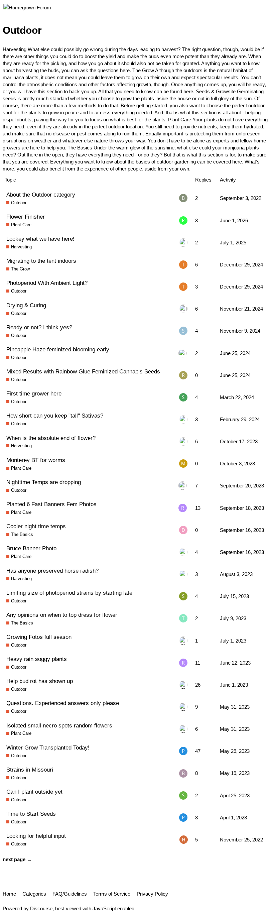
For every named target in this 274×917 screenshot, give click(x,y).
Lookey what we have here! (40, 238)
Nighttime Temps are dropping (43, 482)
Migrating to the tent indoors (41, 260)
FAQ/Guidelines (69, 894)
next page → (17, 859)
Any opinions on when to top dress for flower (61, 614)
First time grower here (33, 393)
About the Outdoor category (40, 194)
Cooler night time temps (36, 526)
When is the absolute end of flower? (51, 438)
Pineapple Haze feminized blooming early (57, 349)
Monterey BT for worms (35, 460)
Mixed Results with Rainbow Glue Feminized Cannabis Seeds (83, 371)
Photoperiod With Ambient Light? (47, 282)
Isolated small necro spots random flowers (59, 725)
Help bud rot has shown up (39, 681)
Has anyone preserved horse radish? (52, 570)
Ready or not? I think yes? (39, 327)
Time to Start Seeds (31, 813)
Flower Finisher (25, 216)
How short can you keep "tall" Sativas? (54, 415)
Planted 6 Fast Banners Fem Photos (51, 504)
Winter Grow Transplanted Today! (48, 747)
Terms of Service (111, 894)
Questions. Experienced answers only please (62, 703)
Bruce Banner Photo (31, 548)
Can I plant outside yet (34, 791)
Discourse (41, 908)
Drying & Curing (26, 305)
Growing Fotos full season (39, 637)
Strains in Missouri (29, 769)
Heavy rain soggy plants (36, 659)
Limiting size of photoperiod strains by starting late (69, 592)
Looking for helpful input (36, 835)
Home (9, 894)
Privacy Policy (152, 894)
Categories (34, 894)
